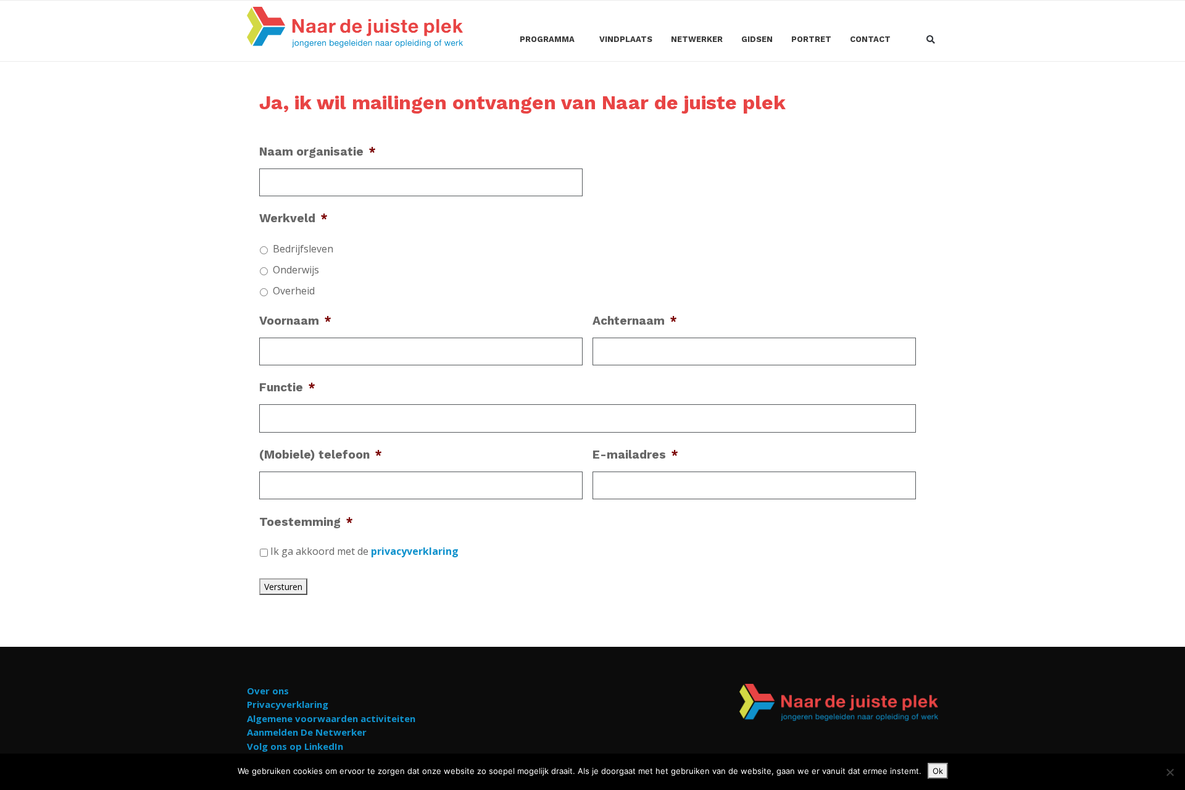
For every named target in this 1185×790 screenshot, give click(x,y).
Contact (870, 39)
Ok (938, 771)
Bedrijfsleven (303, 249)
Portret (811, 39)
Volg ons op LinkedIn (295, 746)
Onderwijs (296, 269)
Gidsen (757, 39)
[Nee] (1169, 772)
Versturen (283, 586)
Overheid (294, 290)
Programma (547, 39)
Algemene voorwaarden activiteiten (331, 718)
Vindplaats (625, 39)
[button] (930, 40)
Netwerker (697, 39)
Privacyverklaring (287, 704)
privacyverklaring (415, 551)
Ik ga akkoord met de (364, 551)
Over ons (268, 690)
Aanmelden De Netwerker (307, 732)
